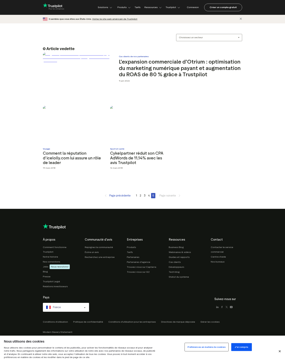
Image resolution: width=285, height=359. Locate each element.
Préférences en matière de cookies (206, 346)
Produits (122, 7)
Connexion (193, 7)
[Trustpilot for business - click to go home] (53, 7)
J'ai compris (241, 346)
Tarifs (138, 7)
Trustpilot (171, 7)
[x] (226, 307)
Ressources (151, 7)
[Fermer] (240, 18)
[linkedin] (217, 307)
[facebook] (222, 307)
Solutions (103, 7)
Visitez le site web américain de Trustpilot (114, 19)
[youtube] (231, 307)
